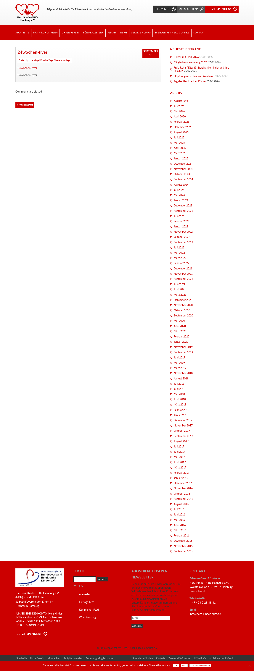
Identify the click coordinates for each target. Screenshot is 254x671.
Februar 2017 (181, 473)
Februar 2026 (181, 122)
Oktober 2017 (182, 431)
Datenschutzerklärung (200, 665)
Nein (184, 665)
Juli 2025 (179, 137)
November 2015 (183, 546)
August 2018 (181, 378)
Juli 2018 (179, 384)
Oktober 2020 (182, 310)
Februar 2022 (181, 263)
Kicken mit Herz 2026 (186, 57)
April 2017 (180, 462)
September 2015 (183, 551)
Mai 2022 (179, 253)
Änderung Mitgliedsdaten (100, 658)
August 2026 (181, 101)
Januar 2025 (181, 158)
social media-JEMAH (221, 658)
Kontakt (199, 33)
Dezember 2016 (183, 483)
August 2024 (181, 185)
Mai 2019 (179, 363)
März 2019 (180, 368)
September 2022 (183, 242)
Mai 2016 (179, 520)
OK (176, 665)
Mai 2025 (179, 143)
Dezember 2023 (183, 205)
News (123, 33)
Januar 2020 (181, 342)
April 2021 (180, 289)
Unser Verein (70, 33)
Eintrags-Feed (86, 602)
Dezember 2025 (183, 127)
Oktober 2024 (182, 174)
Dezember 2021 (183, 268)
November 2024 (183, 169)
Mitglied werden (73, 658)
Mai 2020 (179, 321)
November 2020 (183, 305)
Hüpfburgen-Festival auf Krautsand (194, 76)
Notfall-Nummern (45, 33)
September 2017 (183, 436)
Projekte (160, 658)
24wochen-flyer (32, 52)
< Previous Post (24, 105)
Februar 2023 (181, 221)
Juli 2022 (179, 247)
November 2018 (183, 373)
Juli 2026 (179, 106)
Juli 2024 (179, 190)
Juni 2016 (179, 514)
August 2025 (181, 132)
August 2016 (181, 504)
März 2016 (180, 530)
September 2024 (183, 179)
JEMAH (112, 33)
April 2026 (180, 116)
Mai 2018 (179, 394)
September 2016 (183, 499)
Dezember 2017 (183, 420)
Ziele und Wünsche (179, 658)
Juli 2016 (179, 509)
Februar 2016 (181, 535)
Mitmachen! (54, 658)
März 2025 (180, 153)
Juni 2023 (179, 216)
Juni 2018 (179, 389)
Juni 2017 (179, 452)
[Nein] (249, 666)
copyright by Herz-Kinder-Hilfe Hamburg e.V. (131, 648)
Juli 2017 (179, 446)
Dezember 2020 (183, 300)
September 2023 (183, 211)
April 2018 (180, 399)
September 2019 (183, 352)
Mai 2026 (179, 111)
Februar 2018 (181, 410)
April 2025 (180, 148)
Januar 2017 (181, 478)
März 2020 (180, 331)
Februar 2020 (181, 336)
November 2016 (183, 488)
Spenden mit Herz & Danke (172, 33)
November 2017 (183, 425)
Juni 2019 (179, 357)
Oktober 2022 (182, 237)
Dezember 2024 (183, 164)
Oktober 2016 (182, 494)
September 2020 (183, 315)
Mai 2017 (179, 457)
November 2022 (183, 232)
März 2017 (180, 467)
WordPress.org (87, 617)
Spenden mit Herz (142, 658)
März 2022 (180, 258)
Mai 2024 (179, 195)
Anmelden (85, 594)
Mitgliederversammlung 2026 (190, 62)
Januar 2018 (181, 415)
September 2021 (183, 279)
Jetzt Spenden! (29, 634)
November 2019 (183, 347)
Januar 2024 (181, 200)
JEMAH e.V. (199, 658)
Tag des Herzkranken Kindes (190, 81)
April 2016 (180, 525)
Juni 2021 (179, 284)
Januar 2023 (181, 226)
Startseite (22, 33)
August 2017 (181, 441)
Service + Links (141, 33)
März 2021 (180, 295)
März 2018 (180, 404)
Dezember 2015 (183, 541)
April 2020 (180, 326)
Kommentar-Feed (89, 610)
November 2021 (183, 274)
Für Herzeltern (93, 33)
